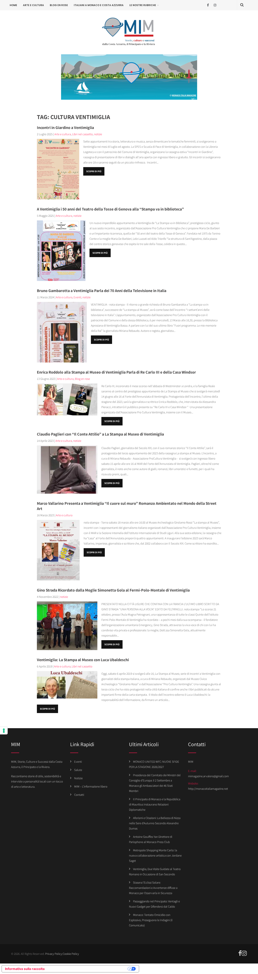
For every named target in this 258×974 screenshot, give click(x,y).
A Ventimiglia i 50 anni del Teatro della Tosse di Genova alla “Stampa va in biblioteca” (110, 209)
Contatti (79, 795)
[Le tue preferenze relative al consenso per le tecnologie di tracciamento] (4, 730)
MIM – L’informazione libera (90, 786)
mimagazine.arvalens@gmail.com (208, 776)
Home (13, 5)
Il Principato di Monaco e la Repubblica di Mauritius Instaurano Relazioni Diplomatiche (154, 804)
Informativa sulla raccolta (25, 969)
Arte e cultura (33, 5)
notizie (98, 134)
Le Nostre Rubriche (142, 5)
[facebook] (207, 5)
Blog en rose (59, 5)
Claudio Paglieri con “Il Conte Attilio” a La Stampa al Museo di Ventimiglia (100, 434)
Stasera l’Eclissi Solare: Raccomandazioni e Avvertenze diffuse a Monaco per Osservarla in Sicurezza (153, 888)
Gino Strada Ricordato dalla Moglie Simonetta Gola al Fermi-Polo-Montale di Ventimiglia (113, 590)
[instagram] (214, 5)
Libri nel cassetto (82, 134)
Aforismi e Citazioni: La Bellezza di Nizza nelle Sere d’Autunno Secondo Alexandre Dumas (154, 823)
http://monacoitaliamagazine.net (208, 789)
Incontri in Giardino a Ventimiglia (65, 127)
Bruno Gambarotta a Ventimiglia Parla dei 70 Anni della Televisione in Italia (101, 290)
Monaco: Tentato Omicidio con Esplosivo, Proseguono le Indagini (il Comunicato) (151, 920)
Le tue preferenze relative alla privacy (88, 969)
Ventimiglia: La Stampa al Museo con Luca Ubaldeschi (83, 659)
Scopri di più (93, 171)
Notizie (78, 778)
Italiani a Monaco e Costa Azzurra (99, 5)
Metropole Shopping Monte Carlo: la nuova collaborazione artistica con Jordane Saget (155, 855)
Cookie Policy (71, 954)
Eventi (77, 297)
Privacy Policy (53, 954)
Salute (78, 770)
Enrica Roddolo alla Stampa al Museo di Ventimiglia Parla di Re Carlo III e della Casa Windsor (116, 372)
